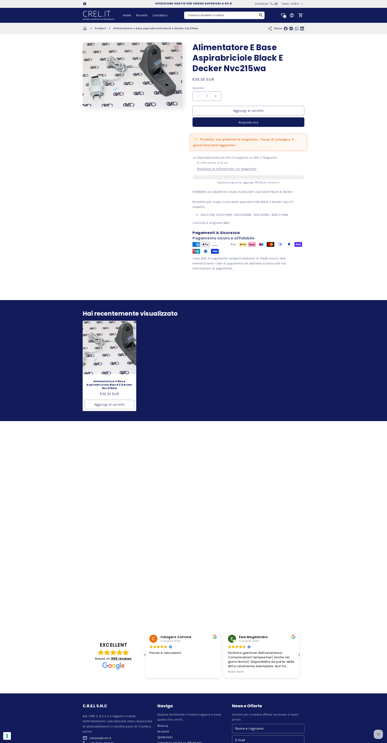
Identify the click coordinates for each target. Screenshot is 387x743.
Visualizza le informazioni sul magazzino (226, 169)
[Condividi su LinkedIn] (302, 28)
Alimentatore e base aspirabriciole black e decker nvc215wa (156, 28)
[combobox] (224, 15)
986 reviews (121, 658)
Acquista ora (248, 122)
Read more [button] (236, 672)
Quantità (198, 88)
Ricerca (162, 726)
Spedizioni (165, 737)
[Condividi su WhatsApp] (296, 28)
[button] (300, 15)
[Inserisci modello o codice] (261, 15)
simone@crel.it (100, 738)
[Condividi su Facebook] (285, 28)
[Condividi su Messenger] (291, 28)
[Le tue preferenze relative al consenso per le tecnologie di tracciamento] (7, 736)
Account (163, 731)
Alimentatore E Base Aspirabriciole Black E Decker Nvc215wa (109, 385)
